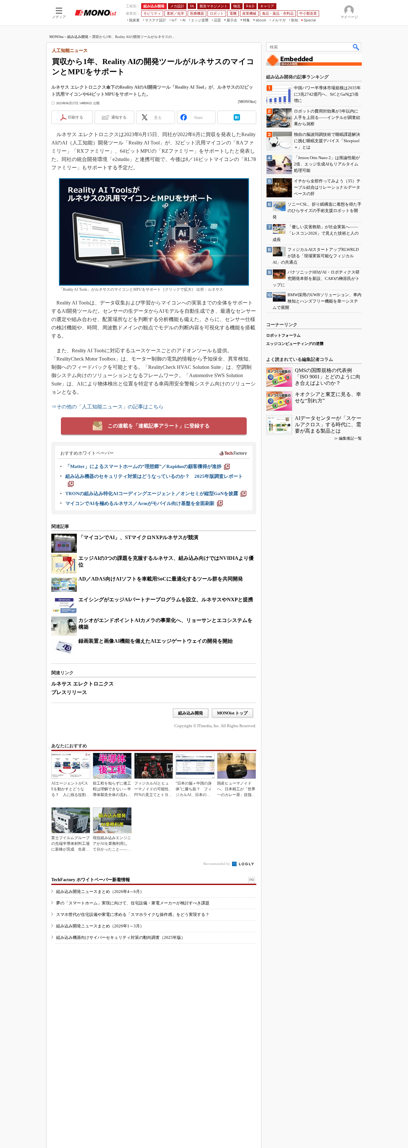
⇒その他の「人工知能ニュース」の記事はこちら (107, 406)
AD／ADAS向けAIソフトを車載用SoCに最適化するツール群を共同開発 (160, 578)
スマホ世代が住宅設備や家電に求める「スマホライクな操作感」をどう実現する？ (132, 914)
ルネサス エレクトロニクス (82, 683)
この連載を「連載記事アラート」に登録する (159, 425)
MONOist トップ (232, 713)
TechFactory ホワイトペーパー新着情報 (90, 879)
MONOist (56, 37)
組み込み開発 (77, 37)
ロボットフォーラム (283, 335)
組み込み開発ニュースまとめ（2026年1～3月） (100, 926)
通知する (119, 117)
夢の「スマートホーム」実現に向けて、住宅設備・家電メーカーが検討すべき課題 (132, 903)
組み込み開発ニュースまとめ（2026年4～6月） (100, 891)
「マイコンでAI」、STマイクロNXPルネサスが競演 (138, 537)
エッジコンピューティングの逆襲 (295, 343)
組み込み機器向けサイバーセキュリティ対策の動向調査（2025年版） (120, 937)
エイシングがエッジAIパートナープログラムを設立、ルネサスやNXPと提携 (165, 599)
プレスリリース (69, 692)
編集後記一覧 (350, 438)
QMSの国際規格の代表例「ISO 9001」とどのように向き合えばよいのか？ (328, 377)
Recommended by (217, 864)
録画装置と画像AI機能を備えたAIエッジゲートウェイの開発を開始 (155, 641)
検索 (356, 46)
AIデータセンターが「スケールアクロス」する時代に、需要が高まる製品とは (328, 424)
